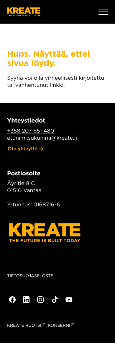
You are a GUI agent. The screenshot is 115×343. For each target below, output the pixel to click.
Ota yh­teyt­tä (23, 148)
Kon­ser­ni (59, 325)
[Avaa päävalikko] (103, 12)
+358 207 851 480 (30, 131)
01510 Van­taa (24, 190)
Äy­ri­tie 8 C (21, 183)
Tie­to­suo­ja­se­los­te (30, 276)
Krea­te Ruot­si (24, 325)
